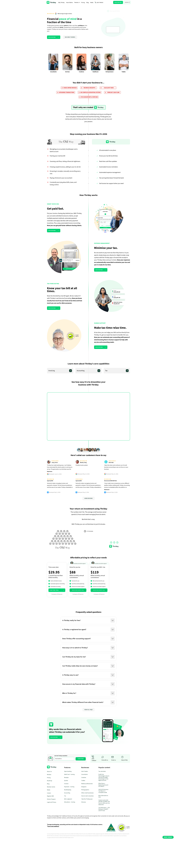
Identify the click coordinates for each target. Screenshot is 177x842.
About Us (49, 771)
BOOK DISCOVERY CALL (78, 590)
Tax (65, 796)
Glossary (83, 802)
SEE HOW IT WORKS (70, 37)
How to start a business (87, 796)
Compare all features (56, 594)
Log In (126, 2)
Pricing (49, 778)
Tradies (83, 780)
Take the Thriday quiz (87, 799)
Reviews (49, 774)
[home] (51, 2)
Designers (83, 787)
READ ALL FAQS (88, 709)
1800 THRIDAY (100, 2)
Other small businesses (87, 793)
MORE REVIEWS (88, 498)
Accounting (67, 793)
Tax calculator (102, 771)
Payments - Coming (69, 787)
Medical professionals (87, 784)
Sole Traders (84, 771)
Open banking (67, 771)
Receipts (66, 777)
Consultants (84, 774)
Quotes (66, 780)
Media (48, 790)
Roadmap (49, 781)
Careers (49, 793)
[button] (53, 37)
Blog (48, 784)
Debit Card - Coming (69, 774)
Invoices (66, 784)
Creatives (83, 777)
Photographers (85, 790)
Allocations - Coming (69, 802)
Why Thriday (61, 2)
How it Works (69, 2)
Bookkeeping (67, 790)
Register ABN (50, 796)
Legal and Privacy (51, 802)
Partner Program (51, 799)
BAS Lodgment (68, 799)
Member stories (51, 787)
